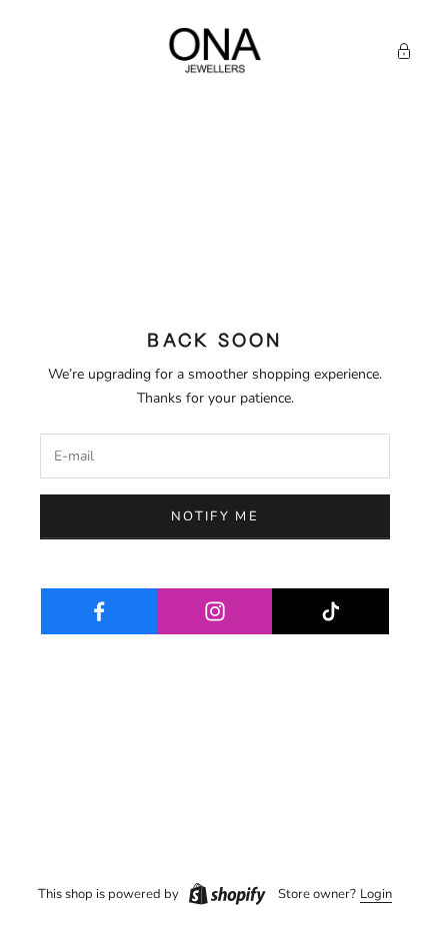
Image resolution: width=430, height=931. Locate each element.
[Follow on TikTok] (330, 611)
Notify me (215, 516)
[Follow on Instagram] (215, 611)
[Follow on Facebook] (99, 611)
